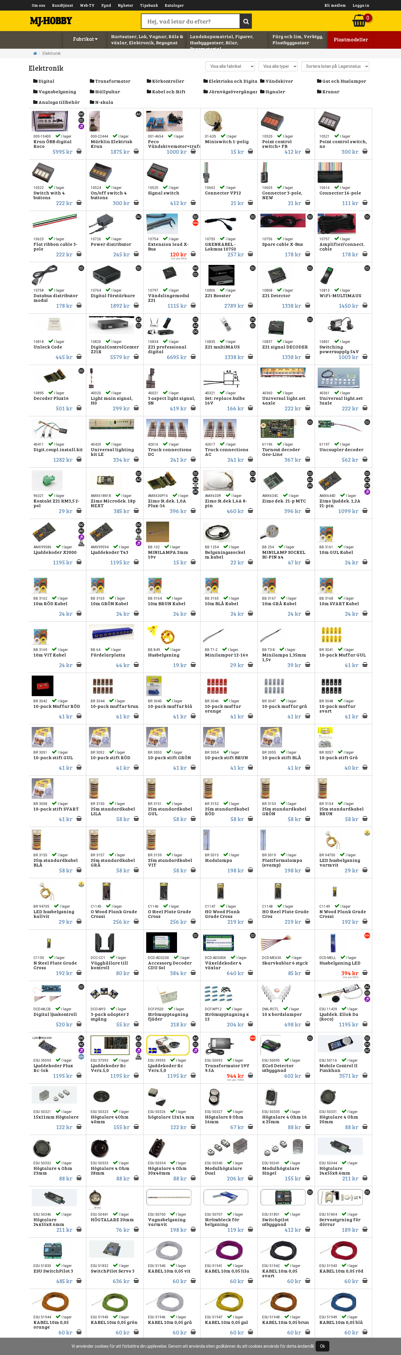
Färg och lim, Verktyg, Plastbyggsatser (297, 39)
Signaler (274, 91)
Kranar (330, 91)
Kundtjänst (62, 5)
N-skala (103, 102)
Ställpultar (107, 91)
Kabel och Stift (168, 91)
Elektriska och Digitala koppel (232, 81)
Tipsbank (149, 5)
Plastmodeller (351, 39)
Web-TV (87, 5)
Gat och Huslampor (343, 81)
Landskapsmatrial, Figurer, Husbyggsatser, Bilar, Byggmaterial (222, 42)
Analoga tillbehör (59, 102)
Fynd (106, 5)
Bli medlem (335, 5)
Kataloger (174, 5)
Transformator (112, 81)
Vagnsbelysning (57, 91)
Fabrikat (84, 38)
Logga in (361, 5)
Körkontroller (167, 81)
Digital (46, 81)
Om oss (38, 5)
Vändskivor (278, 81)
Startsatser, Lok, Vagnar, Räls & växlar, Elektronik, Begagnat (147, 39)
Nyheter (125, 5)
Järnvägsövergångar (232, 91)
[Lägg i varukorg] (77, 767)
